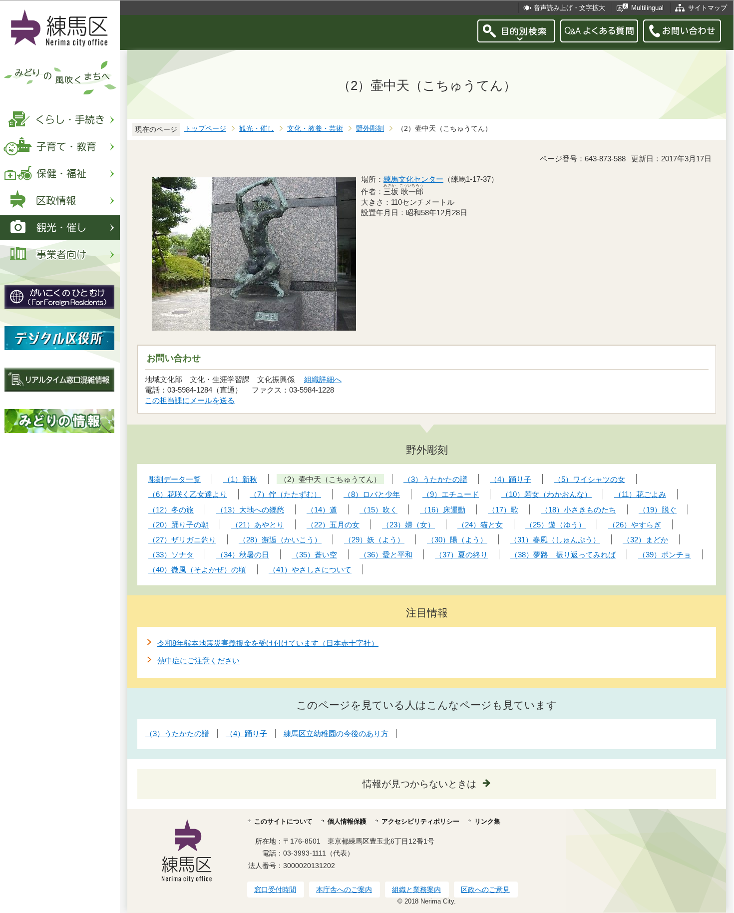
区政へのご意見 (485, 890)
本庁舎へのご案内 (344, 890)
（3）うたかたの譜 (177, 733)
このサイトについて (283, 821)
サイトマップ (707, 7)
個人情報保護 (347, 821)
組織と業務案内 (416, 890)
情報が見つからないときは (419, 784)
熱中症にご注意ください (198, 660)
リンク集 (487, 821)
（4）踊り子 (246, 733)
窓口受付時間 (275, 890)
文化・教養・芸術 (315, 128)
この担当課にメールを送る (190, 400)
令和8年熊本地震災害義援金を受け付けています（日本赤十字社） (267, 643)
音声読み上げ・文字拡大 (569, 7)
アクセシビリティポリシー (420, 821)
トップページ (205, 128)
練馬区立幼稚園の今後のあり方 (336, 733)
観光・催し (256, 128)
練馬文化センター (413, 179)
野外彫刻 (370, 128)
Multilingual (647, 7)
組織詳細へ (323, 379)
